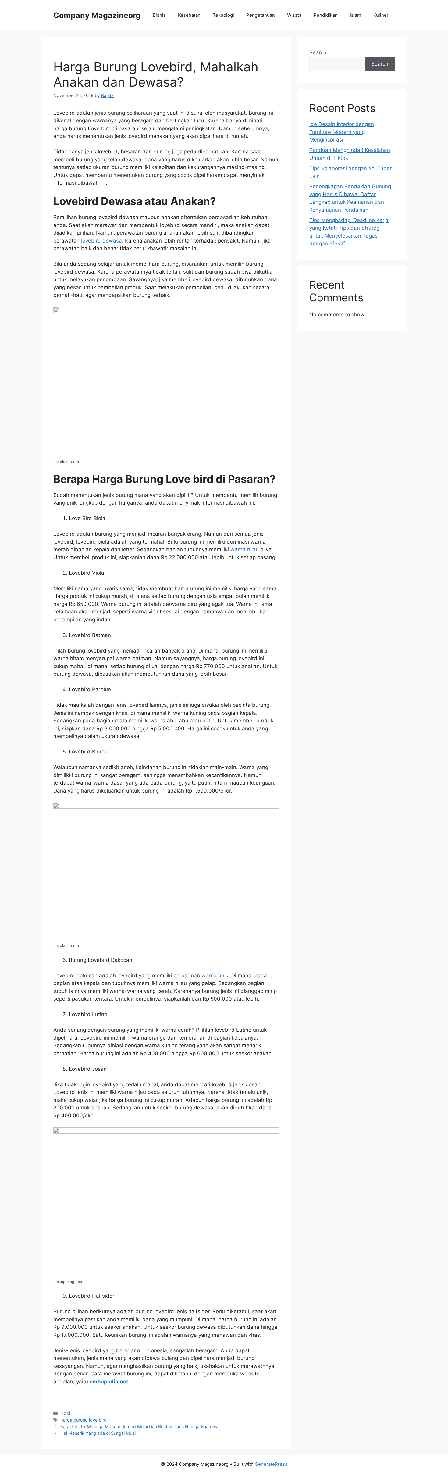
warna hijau (244, 549)
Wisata (294, 15)
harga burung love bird (83, 1419)
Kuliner (381, 15)
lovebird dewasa (101, 241)
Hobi (65, 1413)
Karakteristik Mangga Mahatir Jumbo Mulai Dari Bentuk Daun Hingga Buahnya (139, 1426)
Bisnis (159, 15)
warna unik (214, 975)
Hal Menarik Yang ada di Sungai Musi (98, 1433)
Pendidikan (326, 15)
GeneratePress (271, 1464)
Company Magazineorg (96, 15)
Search (317, 52)
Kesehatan (189, 15)
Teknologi (223, 15)
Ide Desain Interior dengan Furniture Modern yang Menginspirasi (341, 132)
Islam (355, 15)
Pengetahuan (260, 15)
